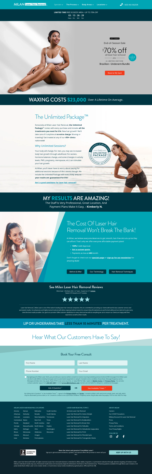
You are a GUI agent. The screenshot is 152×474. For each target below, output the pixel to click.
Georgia (16, 426)
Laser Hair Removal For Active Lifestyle (79, 414)
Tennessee (50, 417)
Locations (101, 4)
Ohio (36, 429)
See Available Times (97, 388)
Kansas (25, 411)
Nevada (37, 414)
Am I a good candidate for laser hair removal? (56, 182)
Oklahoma (38, 432)
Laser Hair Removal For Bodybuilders (79, 420)
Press (111, 420)
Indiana (16, 435)
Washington (51, 429)
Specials (57, 4)
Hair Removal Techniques (122, 271)
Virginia (49, 426)
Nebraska (38, 411)
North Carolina (39, 423)
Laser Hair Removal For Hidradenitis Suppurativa (83, 429)
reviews (92, 291)
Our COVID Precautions (117, 414)
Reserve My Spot (115, 73)
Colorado (17, 417)
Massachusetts (28, 426)
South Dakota (51, 414)
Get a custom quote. (81, 249)
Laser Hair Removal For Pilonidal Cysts (79, 435)
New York (38, 420)
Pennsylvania (39, 438)
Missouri (26, 435)
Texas (49, 420)
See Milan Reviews (76, 287)
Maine (25, 420)
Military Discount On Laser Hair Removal (122, 417)
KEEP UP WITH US (123, 452)
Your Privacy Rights (115, 429)
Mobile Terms (97, 381)
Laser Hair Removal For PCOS (76, 432)
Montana (26, 438)
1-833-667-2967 (51, 383)
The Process (71, 4)
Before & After (76, 271)
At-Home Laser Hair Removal (76, 411)
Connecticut (18, 420)
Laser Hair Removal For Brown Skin (78, 423)
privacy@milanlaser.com (70, 383)
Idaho (16, 429)
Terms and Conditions (116, 426)
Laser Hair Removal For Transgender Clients (81, 438)
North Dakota (39, 426)
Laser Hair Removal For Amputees (78, 417)
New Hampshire (40, 417)
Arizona (16, 411)
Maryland (26, 423)
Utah (48, 423)
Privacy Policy (110, 381)
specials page (98, 257)
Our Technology (96, 271)
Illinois (16, 432)
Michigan (26, 429)
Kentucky (26, 414)
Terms (81, 393)
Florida (16, 423)
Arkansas (17, 414)
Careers (111, 411)
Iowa (15, 438)
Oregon (37, 435)
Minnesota (26, 432)
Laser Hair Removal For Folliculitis (78, 426)
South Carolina (51, 411)
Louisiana (26, 417)
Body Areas (87, 4)
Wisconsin (50, 432)
